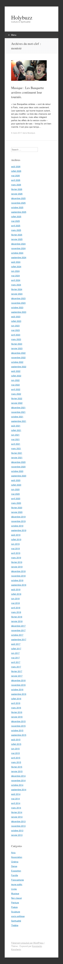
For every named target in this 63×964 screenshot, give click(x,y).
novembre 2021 (18, 412)
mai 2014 (15, 798)
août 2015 (15, 739)
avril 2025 (15, 225)
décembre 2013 (18, 821)
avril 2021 (15, 443)
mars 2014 (16, 807)
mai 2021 (15, 439)
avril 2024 (15, 280)
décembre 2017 (18, 625)
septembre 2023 (18, 311)
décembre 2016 (18, 680)
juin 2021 (15, 434)
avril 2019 (15, 553)
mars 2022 (16, 393)
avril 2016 (15, 703)
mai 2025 (15, 221)
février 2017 (16, 671)
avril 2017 (15, 662)
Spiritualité (16, 920)
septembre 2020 (18, 475)
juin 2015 (15, 748)
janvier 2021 (16, 457)
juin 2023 (15, 325)
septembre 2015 (18, 734)
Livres (14, 888)
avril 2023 (15, 334)
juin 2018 (15, 598)
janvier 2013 (16, 834)
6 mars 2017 (16, 132)
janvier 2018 (16, 621)
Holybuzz (21, 17)
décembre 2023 (18, 298)
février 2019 (16, 562)
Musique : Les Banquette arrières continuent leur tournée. (27, 92)
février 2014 (16, 812)
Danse (14, 866)
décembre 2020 (18, 462)
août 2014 (15, 794)
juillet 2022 (16, 375)
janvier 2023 (16, 348)
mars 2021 (16, 448)
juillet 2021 (16, 430)
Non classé (16, 898)
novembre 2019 (18, 521)
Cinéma (14, 861)
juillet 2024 (16, 266)
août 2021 (15, 425)
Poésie (14, 907)
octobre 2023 (17, 307)
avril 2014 (15, 803)
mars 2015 (16, 762)
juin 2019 (15, 543)
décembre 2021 (18, 407)
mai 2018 (15, 603)
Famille (14, 875)
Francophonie (17, 879)
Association (16, 857)
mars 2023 (16, 339)
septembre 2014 (18, 789)
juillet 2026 (16, 170)
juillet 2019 (16, 539)
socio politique (18, 916)
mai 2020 (15, 493)
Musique (31, 132)
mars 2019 (16, 557)
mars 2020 (16, 502)
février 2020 (16, 507)
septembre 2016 (18, 694)
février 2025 (16, 234)
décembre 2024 (18, 243)
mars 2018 (16, 612)
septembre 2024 (18, 257)
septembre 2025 (18, 211)
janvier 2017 (16, 675)
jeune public (16, 884)
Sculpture (15, 911)
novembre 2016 (18, 684)
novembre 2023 (18, 302)
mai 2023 (15, 330)
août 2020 (15, 480)
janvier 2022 (16, 402)
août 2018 (15, 589)
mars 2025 (16, 230)
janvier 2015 (16, 771)
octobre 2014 (17, 784)
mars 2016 (16, 707)
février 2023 (16, 343)
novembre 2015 (18, 725)
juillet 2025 (16, 216)
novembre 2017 (18, 630)
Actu (13, 852)
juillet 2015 (16, 744)
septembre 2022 (18, 366)
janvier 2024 (16, 293)
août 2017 (15, 643)
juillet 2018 (16, 593)
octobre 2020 (17, 471)
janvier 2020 (16, 512)
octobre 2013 (17, 830)
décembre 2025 (18, 198)
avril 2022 (15, 389)
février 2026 (16, 189)
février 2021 (16, 452)
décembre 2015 (18, 721)
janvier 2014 (16, 816)
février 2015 (16, 766)
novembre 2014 (18, 780)
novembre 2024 (18, 248)
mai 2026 (15, 175)
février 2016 (16, 712)
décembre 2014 (18, 775)
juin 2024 (15, 271)
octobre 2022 (17, 362)
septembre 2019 (18, 530)
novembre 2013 (18, 825)
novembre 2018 (18, 575)
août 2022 (15, 371)
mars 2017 (16, 666)
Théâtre (14, 925)
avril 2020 (15, 498)
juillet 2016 (16, 698)
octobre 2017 (17, 634)
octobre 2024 (17, 252)
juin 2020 (15, 489)
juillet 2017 (16, 648)
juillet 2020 (16, 484)
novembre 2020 (18, 466)
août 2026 (15, 166)
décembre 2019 (18, 516)
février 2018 (16, 616)
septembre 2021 (18, 421)
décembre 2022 (18, 352)
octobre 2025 (17, 207)
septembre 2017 (18, 639)
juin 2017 (15, 653)
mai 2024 (15, 275)
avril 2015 (15, 757)
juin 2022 (15, 380)
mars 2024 (16, 284)
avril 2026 (15, 180)
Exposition (16, 870)
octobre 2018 (17, 580)
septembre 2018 (18, 584)
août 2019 (15, 534)
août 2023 (15, 316)
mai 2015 (15, 753)
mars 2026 (16, 184)
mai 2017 (15, 657)
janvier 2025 (16, 239)
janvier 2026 (16, 193)
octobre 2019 (17, 525)
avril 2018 (15, 607)
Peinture (15, 902)
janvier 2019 (16, 566)
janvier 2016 (16, 716)
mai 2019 (15, 548)
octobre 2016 (17, 689)
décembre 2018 (18, 571)
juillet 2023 (16, 321)
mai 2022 (15, 384)
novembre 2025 (18, 202)
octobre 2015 (17, 730)
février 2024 (16, 289)
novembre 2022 (18, 357)
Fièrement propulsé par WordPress (27, 942)
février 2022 (16, 398)
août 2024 (15, 261)
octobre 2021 (17, 416)
